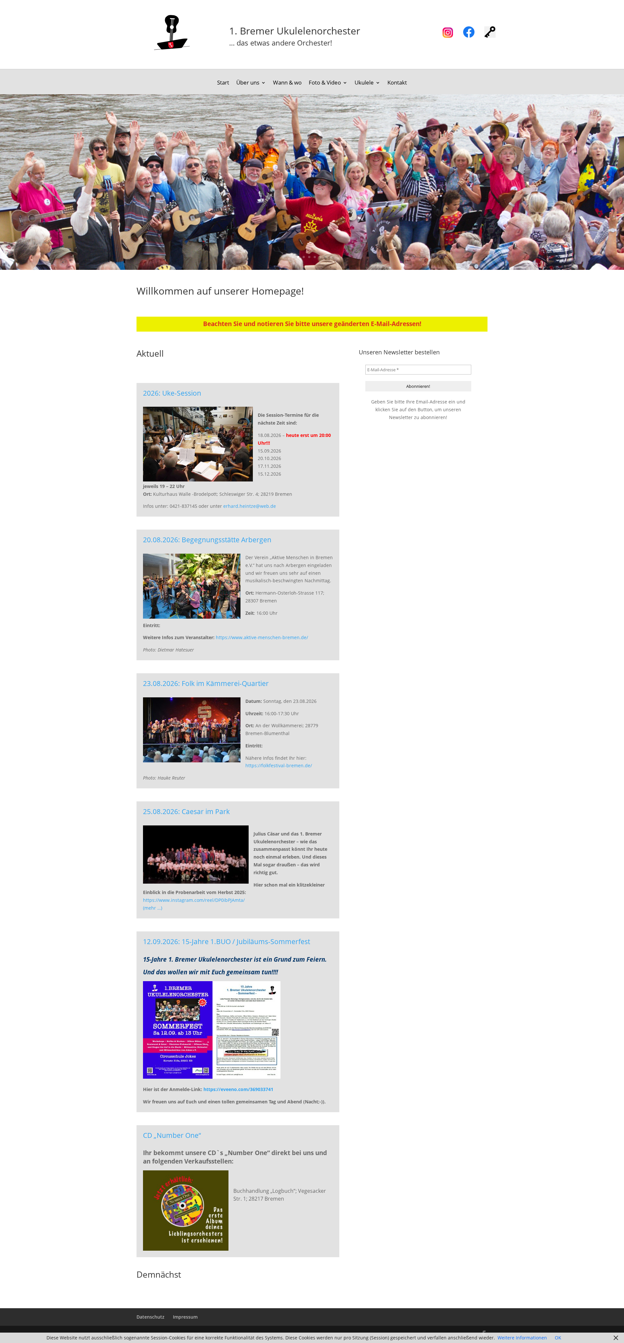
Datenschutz (150, 1317)
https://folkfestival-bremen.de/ (278, 765)
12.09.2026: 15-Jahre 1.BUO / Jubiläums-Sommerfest (226, 942)
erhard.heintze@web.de (249, 506)
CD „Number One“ (172, 1135)
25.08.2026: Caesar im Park (186, 812)
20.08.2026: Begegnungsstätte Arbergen (207, 540)
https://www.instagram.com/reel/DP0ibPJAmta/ (194, 900)
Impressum (185, 1317)
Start (223, 83)
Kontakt (397, 83)
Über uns (247, 83)
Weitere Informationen (522, 1338)
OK (558, 1338)
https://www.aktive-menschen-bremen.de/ (262, 637)
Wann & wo (287, 83)
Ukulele (364, 83)
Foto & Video (325, 83)
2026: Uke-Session (172, 393)
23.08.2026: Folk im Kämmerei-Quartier (206, 684)
